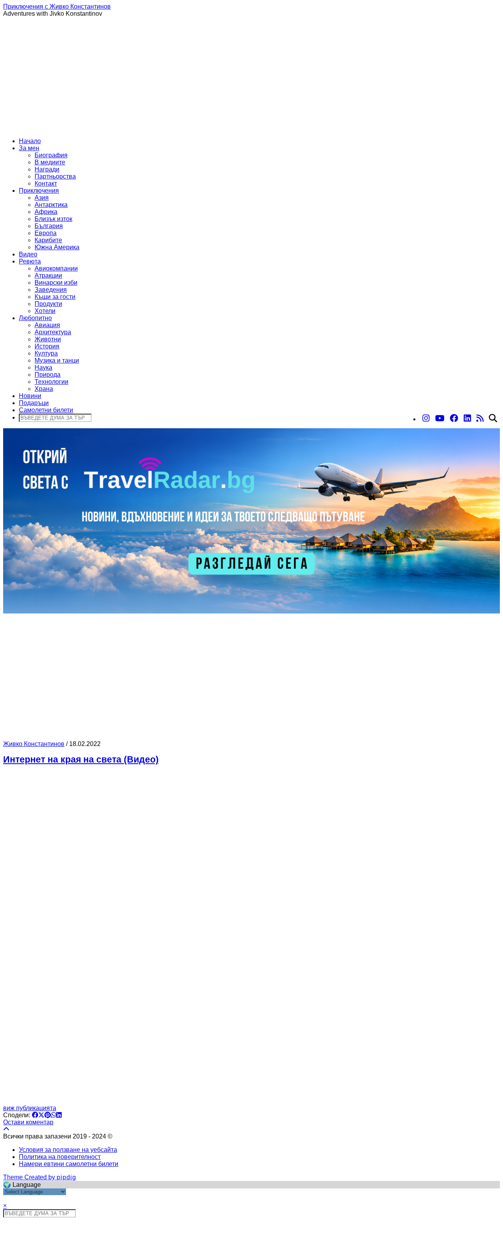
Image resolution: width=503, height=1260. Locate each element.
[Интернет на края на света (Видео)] (251, 938)
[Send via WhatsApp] (53, 1115)
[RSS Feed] (479, 418)
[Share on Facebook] (35, 1115)
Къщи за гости (55, 296)
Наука (43, 367)
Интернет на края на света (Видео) (81, 759)
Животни (48, 339)
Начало (30, 141)
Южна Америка (57, 247)
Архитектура (53, 332)
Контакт (46, 183)
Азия (42, 197)
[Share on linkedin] (59, 1115)
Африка (46, 211)
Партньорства (55, 176)
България (49, 226)
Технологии (51, 381)
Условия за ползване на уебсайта (68, 1149)
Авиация (47, 325)
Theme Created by (39, 1177)
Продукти (48, 303)
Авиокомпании (56, 268)
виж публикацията (29, 1108)
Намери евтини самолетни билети (68, 1164)
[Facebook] (454, 418)
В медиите (50, 162)
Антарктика (51, 204)
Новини (30, 395)
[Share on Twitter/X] (41, 1115)
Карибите (48, 240)
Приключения (39, 190)
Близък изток (53, 219)
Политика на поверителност (60, 1156)
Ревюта (30, 261)
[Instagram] (426, 418)
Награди (47, 169)
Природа (48, 374)
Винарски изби (56, 282)
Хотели (45, 311)
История (47, 346)
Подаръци (34, 403)
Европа (46, 233)
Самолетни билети (46, 410)
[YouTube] (439, 418)
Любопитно (35, 318)
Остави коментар (28, 1122)
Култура (46, 353)
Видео (28, 254)
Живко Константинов (33, 744)
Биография (51, 155)
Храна (44, 388)
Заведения (51, 289)
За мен (29, 148)
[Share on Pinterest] (47, 1115)
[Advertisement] (251, 76)
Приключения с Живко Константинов (57, 6)
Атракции (48, 275)
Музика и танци (57, 360)
